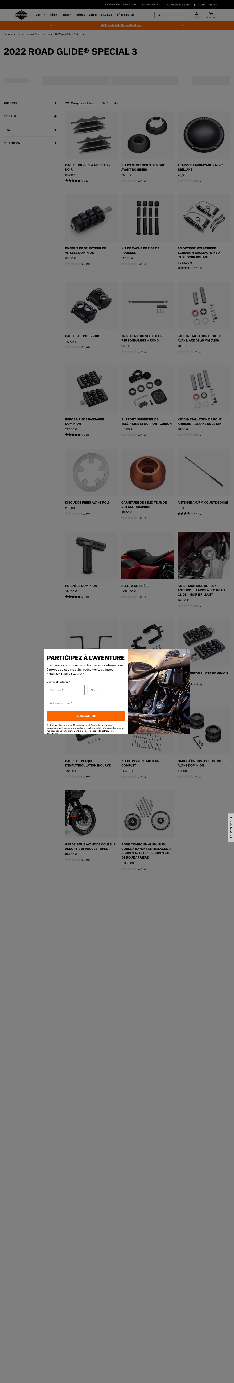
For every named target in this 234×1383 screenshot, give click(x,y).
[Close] (184, 655)
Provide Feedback (231, 827)
